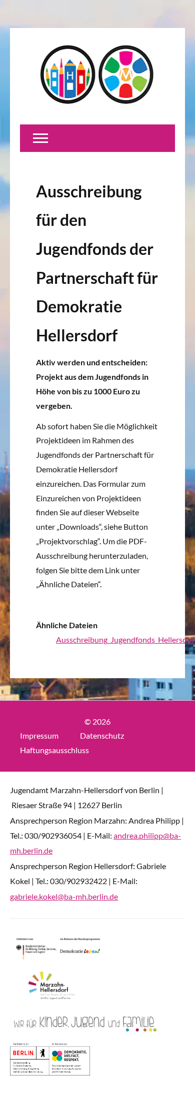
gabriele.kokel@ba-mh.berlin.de (64, 896)
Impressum (39, 735)
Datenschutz (102, 735)
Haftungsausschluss (54, 750)
